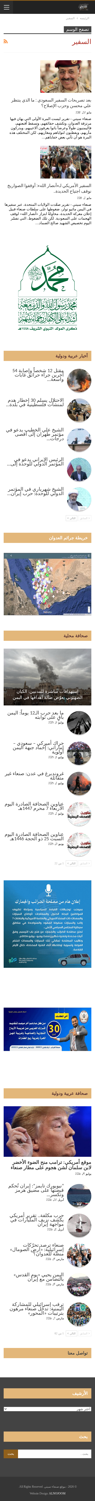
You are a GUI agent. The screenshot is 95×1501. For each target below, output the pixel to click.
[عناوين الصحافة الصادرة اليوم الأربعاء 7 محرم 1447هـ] (79, 814)
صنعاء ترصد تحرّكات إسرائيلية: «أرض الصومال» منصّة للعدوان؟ (37, 1250)
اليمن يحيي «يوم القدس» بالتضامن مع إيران (38, 1277)
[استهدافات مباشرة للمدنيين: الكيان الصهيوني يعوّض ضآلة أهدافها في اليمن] (47, 677)
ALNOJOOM (57, 1493)
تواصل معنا (78, 1353)
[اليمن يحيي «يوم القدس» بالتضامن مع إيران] (79, 1285)
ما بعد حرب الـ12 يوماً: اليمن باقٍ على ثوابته (35, 715)
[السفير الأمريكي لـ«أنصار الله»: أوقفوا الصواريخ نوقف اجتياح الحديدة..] (65, 162)
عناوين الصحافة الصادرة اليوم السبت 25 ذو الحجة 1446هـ (34, 836)
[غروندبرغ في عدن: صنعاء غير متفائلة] (79, 784)
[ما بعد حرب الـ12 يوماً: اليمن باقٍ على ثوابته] (79, 723)
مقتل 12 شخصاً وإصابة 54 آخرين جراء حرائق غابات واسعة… (38, 375)
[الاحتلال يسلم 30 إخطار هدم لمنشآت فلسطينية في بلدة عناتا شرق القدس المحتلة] (79, 410)
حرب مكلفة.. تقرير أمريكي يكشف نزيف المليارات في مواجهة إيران (37, 1220)
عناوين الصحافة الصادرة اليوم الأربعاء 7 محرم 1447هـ (34, 806)
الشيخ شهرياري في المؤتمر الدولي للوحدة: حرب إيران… (35, 491)
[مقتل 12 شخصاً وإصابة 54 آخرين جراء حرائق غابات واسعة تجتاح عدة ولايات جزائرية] (79, 381)
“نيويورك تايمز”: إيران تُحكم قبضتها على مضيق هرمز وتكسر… (36, 1190)
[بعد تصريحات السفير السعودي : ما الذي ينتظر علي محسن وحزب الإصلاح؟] (65, 76)
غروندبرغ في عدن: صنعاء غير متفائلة (34, 776)
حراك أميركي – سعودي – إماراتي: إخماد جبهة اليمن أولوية (38, 748)
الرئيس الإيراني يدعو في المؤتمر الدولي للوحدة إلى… (35, 462)
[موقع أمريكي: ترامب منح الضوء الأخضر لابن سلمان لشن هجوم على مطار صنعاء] (47, 1131)
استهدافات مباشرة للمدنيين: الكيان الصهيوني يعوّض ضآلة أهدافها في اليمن (48, 694)
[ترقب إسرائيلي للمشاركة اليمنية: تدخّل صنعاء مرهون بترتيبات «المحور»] (79, 1315)
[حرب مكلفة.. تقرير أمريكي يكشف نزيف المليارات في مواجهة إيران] (79, 1226)
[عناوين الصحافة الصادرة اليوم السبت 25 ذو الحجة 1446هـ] (79, 844)
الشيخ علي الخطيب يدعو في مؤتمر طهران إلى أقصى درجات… (35, 434)
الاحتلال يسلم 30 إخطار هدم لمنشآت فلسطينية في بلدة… (35, 402)
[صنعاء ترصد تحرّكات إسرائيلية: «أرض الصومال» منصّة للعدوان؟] (79, 1255)
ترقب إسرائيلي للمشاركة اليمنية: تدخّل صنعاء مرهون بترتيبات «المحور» (37, 1309)
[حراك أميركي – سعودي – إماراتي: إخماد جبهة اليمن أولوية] (79, 753)
